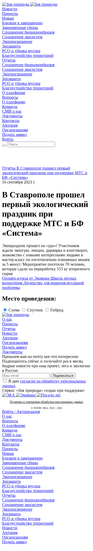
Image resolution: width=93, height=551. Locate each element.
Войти (7, 139)
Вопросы (10, 421)
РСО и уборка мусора (21, 486)
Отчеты (9, 328)
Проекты (10, 324)
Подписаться (63, 376)
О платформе (13, 425)
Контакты (10, 444)
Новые (8, 453)
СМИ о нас (12, 435)
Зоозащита (11, 481)
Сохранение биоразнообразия (28, 467)
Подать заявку (14, 134)
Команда (9, 430)
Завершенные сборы (20, 463)
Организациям (15, 342)
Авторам (10, 338)
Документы (12, 352)
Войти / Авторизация (21, 411)
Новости (9, 333)
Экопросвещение (17, 477)
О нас (7, 319)
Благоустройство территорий (27, 490)
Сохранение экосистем (22, 472)
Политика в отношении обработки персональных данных (46, 402)
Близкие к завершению (22, 458)
